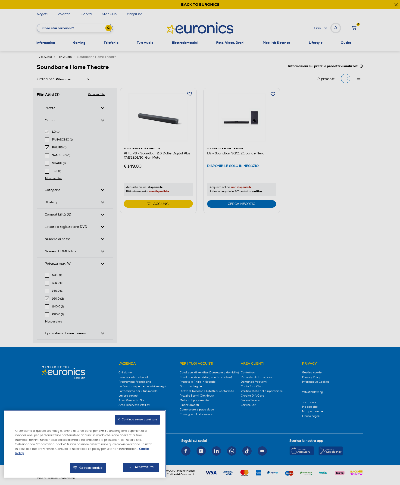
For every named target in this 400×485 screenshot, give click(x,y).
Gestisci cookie (91, 468)
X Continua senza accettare (137, 419)
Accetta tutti (144, 467)
